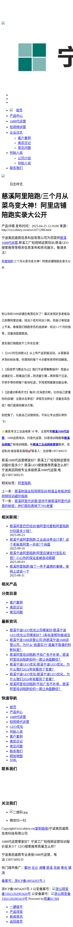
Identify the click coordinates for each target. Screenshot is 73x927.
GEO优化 (16, 726)
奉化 (64, 867)
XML (13, 760)
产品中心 (16, 116)
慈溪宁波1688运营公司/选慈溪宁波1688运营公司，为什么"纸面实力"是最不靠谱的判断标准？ (40, 645)
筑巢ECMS (51, 898)
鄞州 (27, 867)
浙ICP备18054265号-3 (30, 881)
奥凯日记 (24, 143)
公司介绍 (24, 158)
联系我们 (16, 168)
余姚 (57, 867)
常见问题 (24, 148)
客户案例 (24, 138)
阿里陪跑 (7, 261)
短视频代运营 (19, 722)
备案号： (8, 881)
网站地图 (16, 756)
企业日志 (16, 132)
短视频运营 (18, 127)
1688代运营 (18, 121)
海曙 (42, 867)
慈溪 (49, 867)
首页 (19, 110)
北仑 (35, 867)
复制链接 (41, 828)
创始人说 (16, 152)
